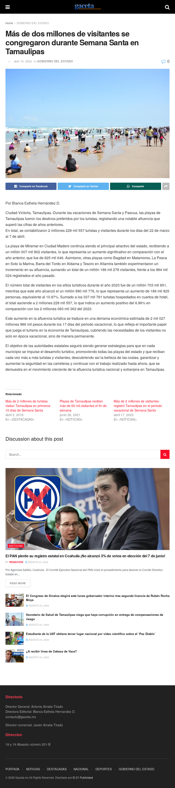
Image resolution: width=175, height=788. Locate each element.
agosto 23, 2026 (37, 562)
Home (9, 23)
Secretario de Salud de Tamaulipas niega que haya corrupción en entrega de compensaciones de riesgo (94, 616)
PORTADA (12, 769)
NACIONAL (81, 769)
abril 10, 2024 (23, 61)
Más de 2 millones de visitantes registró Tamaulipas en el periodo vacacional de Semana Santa (138, 405)
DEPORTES (103, 769)
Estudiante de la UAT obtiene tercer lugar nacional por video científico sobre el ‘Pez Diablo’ (90, 634)
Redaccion (16, 562)
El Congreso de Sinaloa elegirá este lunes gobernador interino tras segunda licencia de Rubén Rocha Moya (98, 598)
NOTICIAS (16, 546)
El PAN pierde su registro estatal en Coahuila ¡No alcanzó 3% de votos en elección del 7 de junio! (85, 555)
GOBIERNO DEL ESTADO (33, 23)
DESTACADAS (57, 769)
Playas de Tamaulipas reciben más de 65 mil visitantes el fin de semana (83, 405)
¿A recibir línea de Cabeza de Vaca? (51, 651)
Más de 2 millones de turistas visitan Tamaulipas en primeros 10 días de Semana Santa (27, 405)
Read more (18, 583)
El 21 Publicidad (83, 777)
